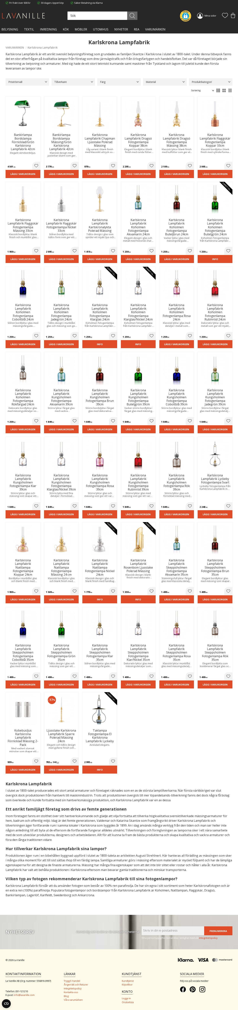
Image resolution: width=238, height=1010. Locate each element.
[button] (225, 16)
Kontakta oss (71, 992)
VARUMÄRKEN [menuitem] (155, 29)
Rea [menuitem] (136, 29)
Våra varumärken (73, 999)
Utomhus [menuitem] (100, 29)
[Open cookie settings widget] (6, 1003)
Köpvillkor (127, 984)
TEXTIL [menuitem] (29, 29)
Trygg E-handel (72, 980)
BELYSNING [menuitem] (9, 29)
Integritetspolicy (72, 988)
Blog (66, 996)
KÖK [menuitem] (66, 29)
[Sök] (132, 16)
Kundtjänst (128, 980)
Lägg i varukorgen (22, 174)
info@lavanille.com (24, 995)
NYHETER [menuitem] (121, 29)
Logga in (126, 998)
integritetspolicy (208, 938)
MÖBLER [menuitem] (81, 29)
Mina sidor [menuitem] (210, 15)
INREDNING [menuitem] (48, 29)
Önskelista (128, 1002)
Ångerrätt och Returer (76, 984)
